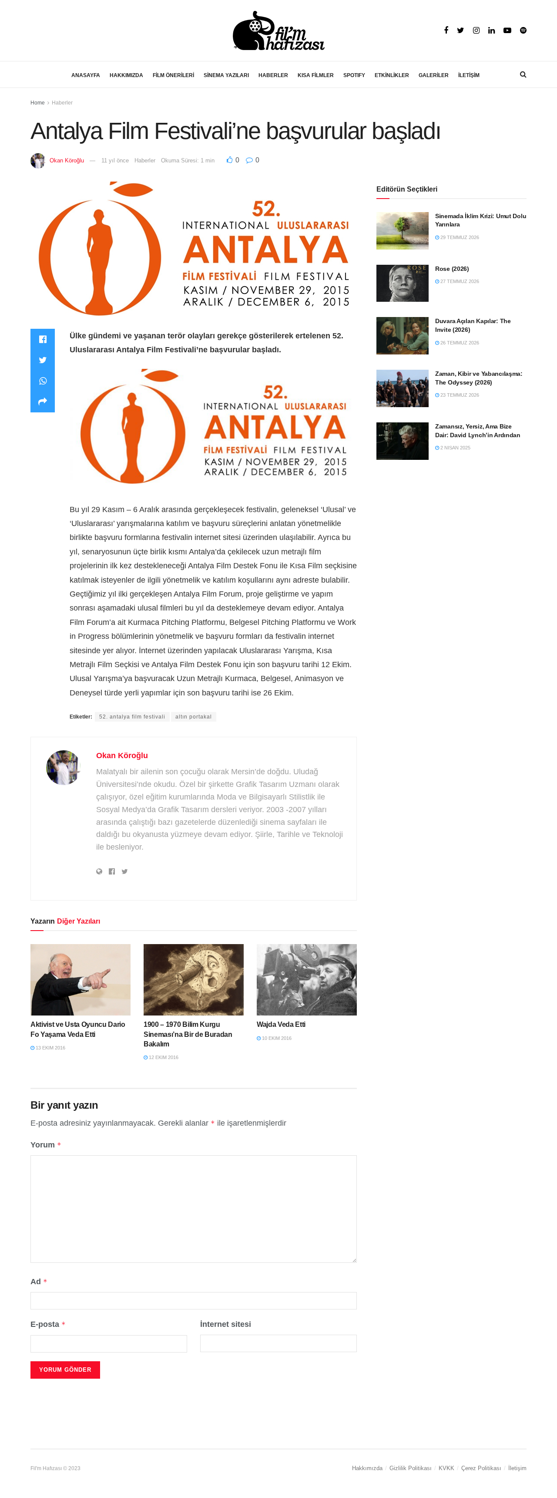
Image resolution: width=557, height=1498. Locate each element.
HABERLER (273, 75)
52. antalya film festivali (132, 717)
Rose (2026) (452, 268)
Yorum (45, 1144)
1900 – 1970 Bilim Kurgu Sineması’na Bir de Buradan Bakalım (188, 1034)
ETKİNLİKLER (392, 75)
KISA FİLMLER (316, 75)
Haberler (62, 103)
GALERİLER (434, 75)
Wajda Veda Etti (281, 1024)
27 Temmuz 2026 (459, 281)
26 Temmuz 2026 (459, 342)
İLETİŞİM (469, 75)
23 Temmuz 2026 (459, 395)
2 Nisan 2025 (454, 447)
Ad (38, 1281)
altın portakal (193, 717)
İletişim (517, 1468)
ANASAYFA (85, 75)
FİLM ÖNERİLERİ (173, 75)
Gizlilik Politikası (410, 1468)
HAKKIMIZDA (126, 75)
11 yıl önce (115, 160)
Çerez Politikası (481, 1468)
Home (37, 103)
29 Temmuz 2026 (459, 237)
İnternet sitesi (225, 1324)
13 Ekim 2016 (49, 1047)
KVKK (446, 1468)
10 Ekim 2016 (276, 1038)
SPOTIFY (354, 75)
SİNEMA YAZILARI (226, 75)
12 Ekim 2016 (163, 1057)
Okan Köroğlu (67, 160)
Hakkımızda (367, 1468)
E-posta (48, 1324)
